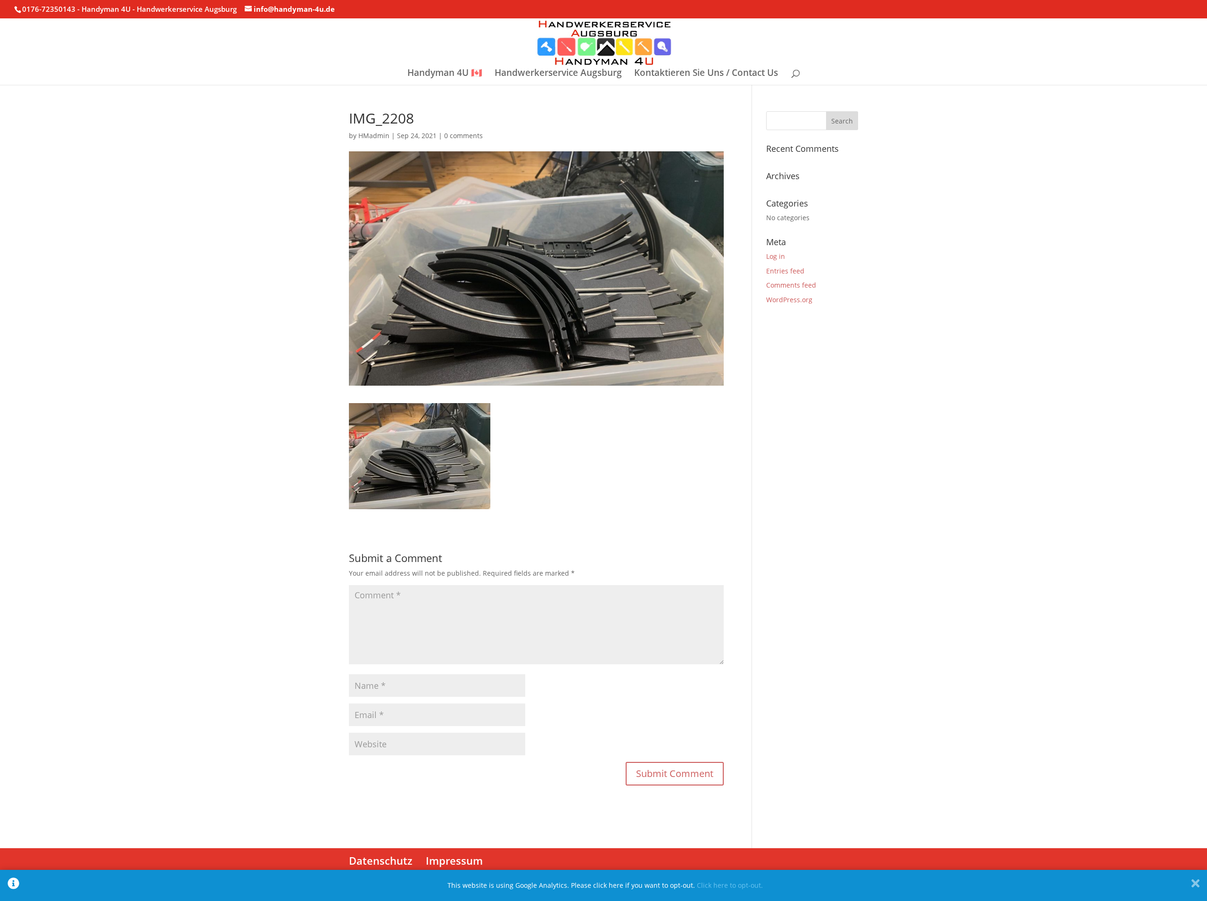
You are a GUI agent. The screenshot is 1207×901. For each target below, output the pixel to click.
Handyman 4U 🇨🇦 (444, 74)
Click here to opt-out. (730, 885)
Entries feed (785, 270)
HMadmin (373, 135)
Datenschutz (381, 860)
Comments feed (791, 285)
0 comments (463, 135)
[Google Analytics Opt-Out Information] (13, 885)
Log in (775, 256)
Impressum (454, 860)
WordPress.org (789, 299)
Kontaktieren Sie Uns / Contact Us (706, 74)
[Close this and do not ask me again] (1195, 885)
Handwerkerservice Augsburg (558, 74)
